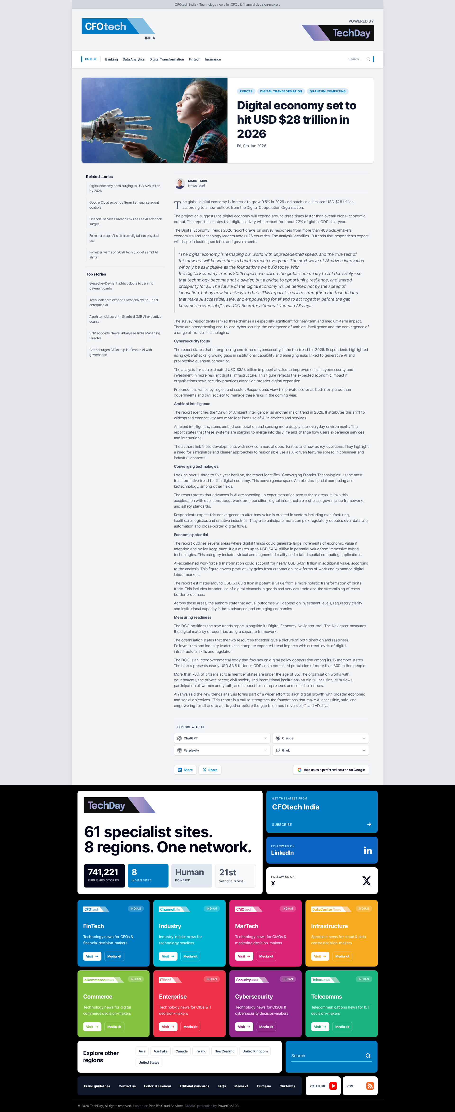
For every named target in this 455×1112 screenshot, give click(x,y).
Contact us (127, 1086)
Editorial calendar (157, 1086)
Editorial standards (194, 1086)
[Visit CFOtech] (103, 909)
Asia (142, 1051)
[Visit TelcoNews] (331, 980)
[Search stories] (368, 1056)
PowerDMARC (228, 1106)
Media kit (114, 956)
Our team (264, 1086)
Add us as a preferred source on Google (334, 770)
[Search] (368, 59)
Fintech (194, 59)
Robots (246, 91)
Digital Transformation (167, 59)
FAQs (222, 1086)
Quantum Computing (328, 91)
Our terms (287, 1086)
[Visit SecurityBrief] (255, 980)
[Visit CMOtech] (255, 909)
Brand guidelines (97, 1086)
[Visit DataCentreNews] (331, 909)
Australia (161, 1051)
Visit (89, 956)
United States (149, 1062)
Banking (111, 59)
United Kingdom (255, 1051)
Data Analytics (134, 59)
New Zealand (224, 1051)
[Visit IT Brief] (179, 980)
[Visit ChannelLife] (179, 909)
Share (188, 770)
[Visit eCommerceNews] (103, 980)
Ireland (201, 1051)
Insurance (213, 59)
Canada (182, 1051)
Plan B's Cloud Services (166, 1106)
